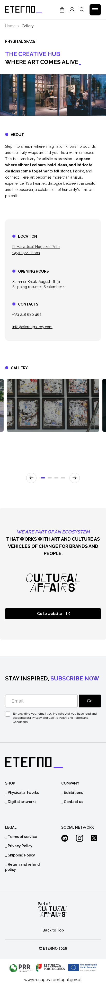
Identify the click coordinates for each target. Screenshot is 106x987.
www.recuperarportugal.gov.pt (53, 979)
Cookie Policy (58, 718)
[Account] (72, 9)
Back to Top (53, 930)
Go (90, 700)
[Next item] (74, 478)
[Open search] (82, 9)
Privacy (37, 718)
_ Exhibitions (72, 792)
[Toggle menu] (95, 9)
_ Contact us (72, 802)
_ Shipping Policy (20, 855)
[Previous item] (31, 478)
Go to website (49, 614)
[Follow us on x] (95, 839)
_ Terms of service (21, 837)
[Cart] (62, 9)
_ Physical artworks (22, 792)
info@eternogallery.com (32, 327)
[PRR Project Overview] (53, 968)
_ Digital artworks (20, 802)
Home (10, 26)
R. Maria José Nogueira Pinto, (36, 247)
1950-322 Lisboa (26, 253)
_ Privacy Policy (18, 846)
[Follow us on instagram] (81, 839)
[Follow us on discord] (66, 839)
